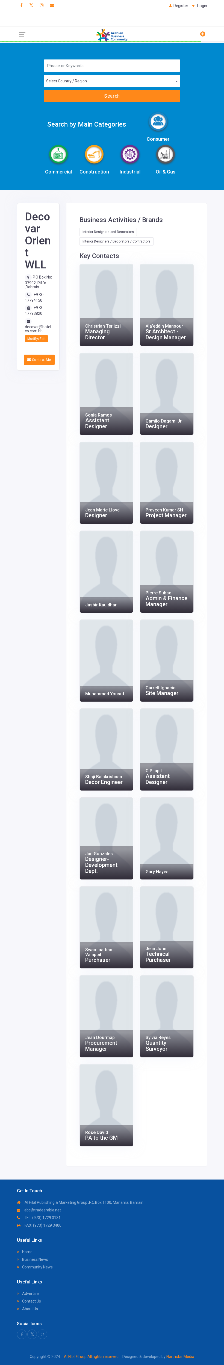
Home (27, 1252)
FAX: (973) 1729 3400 (42, 1225)
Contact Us (31, 1301)
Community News (37, 1267)
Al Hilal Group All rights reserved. (91, 1356)
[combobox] (112, 81)
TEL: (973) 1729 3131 (42, 1218)
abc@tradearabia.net (42, 1210)
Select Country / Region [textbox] (66, 81)
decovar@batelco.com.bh (38, 329)
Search (112, 96)
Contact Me (41, 360)
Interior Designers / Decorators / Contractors (116, 241)
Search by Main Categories (86, 124)
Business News (34, 1259)
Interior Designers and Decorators (108, 232)
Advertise (30, 1293)
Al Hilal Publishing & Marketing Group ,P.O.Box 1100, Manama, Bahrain (83, 1202)
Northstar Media (180, 1356)
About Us (29, 1309)
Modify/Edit (36, 339)
